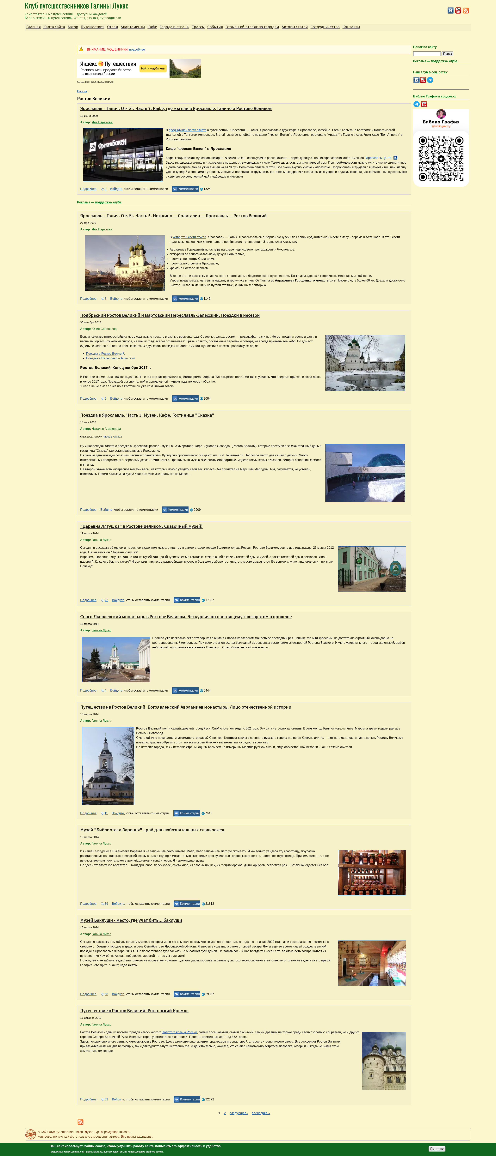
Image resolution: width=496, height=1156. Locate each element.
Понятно (437, 1148)
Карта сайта (54, 27)
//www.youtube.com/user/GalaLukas (458, 10)
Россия (82, 91)
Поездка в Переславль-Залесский (110, 358)
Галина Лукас (101, 540)
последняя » (261, 1113)
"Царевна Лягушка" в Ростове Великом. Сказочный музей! (141, 526)
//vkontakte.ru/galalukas (450, 10)
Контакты (351, 27)
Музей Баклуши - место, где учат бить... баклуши (131, 920)
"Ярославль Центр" (379, 158)
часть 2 (117, 436)
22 (106, 600)
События (215, 27)
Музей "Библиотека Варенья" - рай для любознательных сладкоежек (152, 830)
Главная (33, 27)
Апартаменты (133, 27)
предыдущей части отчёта (187, 130)
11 (106, 813)
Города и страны (174, 27)
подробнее (116, 49)
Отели (112, 27)
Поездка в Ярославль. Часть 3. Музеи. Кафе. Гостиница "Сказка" (147, 415)
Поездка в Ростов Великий (105, 353)
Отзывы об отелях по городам (252, 27)
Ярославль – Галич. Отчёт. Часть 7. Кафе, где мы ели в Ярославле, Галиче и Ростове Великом (176, 108)
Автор (73, 27)
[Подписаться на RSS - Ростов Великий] (465, 13)
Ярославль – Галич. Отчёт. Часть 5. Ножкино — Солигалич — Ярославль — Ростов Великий (173, 216)
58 (106, 994)
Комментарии (188, 189)
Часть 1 (107, 436)
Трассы (198, 27)
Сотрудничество (325, 27)
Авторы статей (295, 27)
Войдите (116, 189)
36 (106, 903)
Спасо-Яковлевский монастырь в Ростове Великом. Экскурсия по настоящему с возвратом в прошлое (186, 617)
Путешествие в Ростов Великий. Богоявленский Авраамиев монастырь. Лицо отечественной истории (185, 707)
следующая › (239, 1113)
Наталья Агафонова (106, 428)
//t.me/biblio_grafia (416, 104)
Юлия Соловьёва (104, 328)
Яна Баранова (102, 122)
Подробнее (88, 189)
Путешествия (92, 27)
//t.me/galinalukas (430, 80)
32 (106, 1099)
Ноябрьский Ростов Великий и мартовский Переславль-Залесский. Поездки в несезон (170, 315)
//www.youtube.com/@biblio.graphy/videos (424, 104)
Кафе (152, 27)
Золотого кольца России (179, 1032)
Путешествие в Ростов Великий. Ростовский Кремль (134, 1011)
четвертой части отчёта (189, 237)
